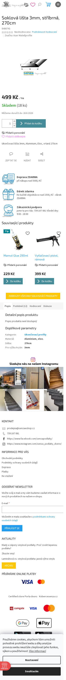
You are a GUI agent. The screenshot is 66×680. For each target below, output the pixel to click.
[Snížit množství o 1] (14, 125)
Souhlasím (32, 671)
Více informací (37, 651)
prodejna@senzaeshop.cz (21, 428)
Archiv (9, 565)
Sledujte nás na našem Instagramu (34, 363)
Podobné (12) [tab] (20, 306)
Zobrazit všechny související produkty (33, 295)
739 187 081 (13, 433)
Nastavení (31, 660)
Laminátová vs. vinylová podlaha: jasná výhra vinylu (28, 559)
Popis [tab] (8, 306)
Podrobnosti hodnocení (44, 32)
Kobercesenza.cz (48, 596)
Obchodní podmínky (12, 458)
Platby (5, 471)
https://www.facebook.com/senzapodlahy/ (29, 439)
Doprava (6, 467)
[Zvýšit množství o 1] (14, 121)
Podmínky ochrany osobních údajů (19, 462)
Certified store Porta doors (22, 596)
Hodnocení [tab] (35, 306)
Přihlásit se (12, 528)
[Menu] (58, 4)
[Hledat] (39, 4)
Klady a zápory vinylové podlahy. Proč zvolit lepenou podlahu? (29, 547)
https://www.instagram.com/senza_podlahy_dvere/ (34, 444)
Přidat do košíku (33, 123)
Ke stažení (7, 476)
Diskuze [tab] (47, 306)
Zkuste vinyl (8, 553)
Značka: (18, 35)
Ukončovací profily (35, 334)
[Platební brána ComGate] (17, 608)
